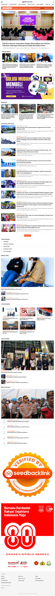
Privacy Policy (21, 578)
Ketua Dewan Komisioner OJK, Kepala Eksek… (27, 332)
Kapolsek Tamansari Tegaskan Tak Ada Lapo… (17, 299)
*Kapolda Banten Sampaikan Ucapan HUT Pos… (17, 293)
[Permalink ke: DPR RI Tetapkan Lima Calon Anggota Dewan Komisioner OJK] (44, 312)
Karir (36, 576)
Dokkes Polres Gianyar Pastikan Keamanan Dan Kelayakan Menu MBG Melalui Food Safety (44, 66)
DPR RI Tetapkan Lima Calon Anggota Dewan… (43, 319)
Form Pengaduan (39, 580)
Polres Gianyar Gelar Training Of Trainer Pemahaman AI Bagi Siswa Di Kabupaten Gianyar (27, 66)
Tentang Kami (4, 580)
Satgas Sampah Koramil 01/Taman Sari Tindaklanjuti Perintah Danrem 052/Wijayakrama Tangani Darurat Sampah (45, 116)
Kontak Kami (21, 580)
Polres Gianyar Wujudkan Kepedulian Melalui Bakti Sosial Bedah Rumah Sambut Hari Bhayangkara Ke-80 (35, 226)
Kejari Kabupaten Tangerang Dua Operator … (18, 437)
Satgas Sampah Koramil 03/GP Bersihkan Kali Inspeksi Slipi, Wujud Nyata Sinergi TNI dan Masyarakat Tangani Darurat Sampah (26, 117)
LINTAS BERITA (4, 288)
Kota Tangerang (7, 251)
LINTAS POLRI (19, 125)
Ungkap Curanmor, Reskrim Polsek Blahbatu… (17, 382)
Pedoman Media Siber (6, 582)
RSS (3, 587)
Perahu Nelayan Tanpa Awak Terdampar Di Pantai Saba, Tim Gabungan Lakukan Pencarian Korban (34, 151)
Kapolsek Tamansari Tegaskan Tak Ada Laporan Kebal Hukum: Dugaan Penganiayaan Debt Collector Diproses (9, 116)
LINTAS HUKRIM (4, 371)
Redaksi (3, 578)
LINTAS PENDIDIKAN (11, 431)
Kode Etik (20, 576)
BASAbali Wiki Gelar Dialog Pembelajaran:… (17, 432)
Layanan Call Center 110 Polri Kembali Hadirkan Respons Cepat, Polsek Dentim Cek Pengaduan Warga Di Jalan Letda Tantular (35, 193)
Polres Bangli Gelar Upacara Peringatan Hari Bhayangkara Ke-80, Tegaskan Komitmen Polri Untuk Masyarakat (34, 182)
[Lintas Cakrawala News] (27, 2)
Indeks (2, 576)
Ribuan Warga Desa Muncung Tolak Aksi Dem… (18, 426)
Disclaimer (37, 578)
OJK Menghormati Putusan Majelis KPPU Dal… (26, 319)
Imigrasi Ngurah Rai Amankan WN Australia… (12, 289)
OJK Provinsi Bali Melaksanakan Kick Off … (10, 332)
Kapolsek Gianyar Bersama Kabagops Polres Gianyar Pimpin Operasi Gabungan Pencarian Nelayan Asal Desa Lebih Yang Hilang (34, 139)
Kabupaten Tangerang (8, 244)
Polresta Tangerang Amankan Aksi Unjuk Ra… (18, 421)
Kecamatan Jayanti (7, 249)
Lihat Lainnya (27, 235)
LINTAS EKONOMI (6, 317)
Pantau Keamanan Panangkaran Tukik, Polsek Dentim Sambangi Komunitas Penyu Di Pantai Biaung (10, 66)
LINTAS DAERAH (10, 442)
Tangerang (6, 241)
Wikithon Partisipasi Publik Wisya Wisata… (17, 443)
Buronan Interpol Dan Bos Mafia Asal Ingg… (11, 372)
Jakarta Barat (6, 246)
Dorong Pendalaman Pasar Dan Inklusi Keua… (10, 319)
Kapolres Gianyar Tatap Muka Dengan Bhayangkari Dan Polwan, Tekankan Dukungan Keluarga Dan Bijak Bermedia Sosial (26, 44)
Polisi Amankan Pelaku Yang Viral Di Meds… (16, 377)
